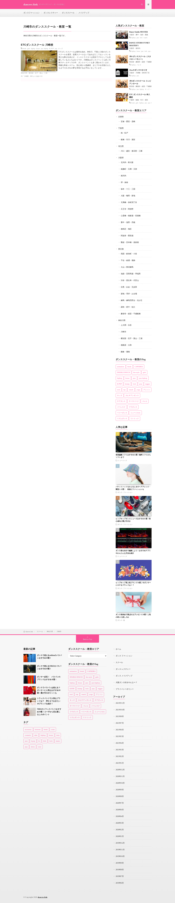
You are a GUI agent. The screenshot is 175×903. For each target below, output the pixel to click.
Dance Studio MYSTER (138, 32)
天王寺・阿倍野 (127, 209)
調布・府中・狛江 (128, 307)
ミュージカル (135, 413)
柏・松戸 (124, 133)
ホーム (118, 649)
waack (145, 37)
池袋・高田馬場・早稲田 (131, 274)
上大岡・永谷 (126, 325)
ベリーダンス (122, 413)
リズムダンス (122, 418)
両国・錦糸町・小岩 (129, 254)
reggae (147, 384)
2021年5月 (120, 736)
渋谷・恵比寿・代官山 (130, 280)
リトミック (134, 418)
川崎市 (123, 332)
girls (28, 48)
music (58, 741)
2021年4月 (120, 743)
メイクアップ (83, 13)
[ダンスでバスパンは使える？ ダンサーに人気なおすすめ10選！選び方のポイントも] (29, 690)
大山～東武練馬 (127, 267)
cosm (53, 729)
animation (120, 367)
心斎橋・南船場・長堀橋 (131, 216)
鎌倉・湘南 (125, 352)
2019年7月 (120, 876)
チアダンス (121, 401)
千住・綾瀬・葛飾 (128, 260)
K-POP (51, 48)
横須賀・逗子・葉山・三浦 (38, 73)
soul (118, 390)
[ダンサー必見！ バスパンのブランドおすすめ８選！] (29, 679)
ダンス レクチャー (123, 669)
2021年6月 (120, 730)
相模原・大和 (126, 345)
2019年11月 (120, 850)
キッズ (60, 48)
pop (56, 48)
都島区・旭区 (126, 229)
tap (124, 390)
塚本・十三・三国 (128, 189)
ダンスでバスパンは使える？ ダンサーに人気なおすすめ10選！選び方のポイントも (49, 690)
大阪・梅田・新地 (128, 196)
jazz (138, 37)
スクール (119, 662)
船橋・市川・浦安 (142, 100)
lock (141, 37)
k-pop (33, 741)
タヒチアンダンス (132, 395)
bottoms (37, 729)
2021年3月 (120, 750)
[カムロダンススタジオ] (122, 73)
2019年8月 (120, 870)
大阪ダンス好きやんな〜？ (126, 682)
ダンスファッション (31, 13)
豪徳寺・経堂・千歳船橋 (144, 62)
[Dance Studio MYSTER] (122, 35)
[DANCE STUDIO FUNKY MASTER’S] (122, 46)
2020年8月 (120, 796)
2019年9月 (120, 863)
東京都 (131, 62)
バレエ (139, 64)
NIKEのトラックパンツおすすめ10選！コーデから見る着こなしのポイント (49, 711)
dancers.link (42, 897)
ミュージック (122, 460)
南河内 (138, 48)
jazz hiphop (44, 48)
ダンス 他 (121, 620)
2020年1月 (120, 836)
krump (127, 384)
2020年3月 (120, 823)
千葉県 (131, 100)
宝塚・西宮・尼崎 (128, 121)
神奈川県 (24, 73)
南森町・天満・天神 (129, 169)
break (24, 48)
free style (136, 372)
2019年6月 (120, 883)
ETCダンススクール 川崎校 (37, 44)
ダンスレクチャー (51, 13)
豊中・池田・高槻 (142, 35)
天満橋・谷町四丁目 (143, 73)
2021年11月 (120, 703)
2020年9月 (120, 790)
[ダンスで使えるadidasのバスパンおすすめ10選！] (29, 658)
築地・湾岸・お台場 (129, 294)
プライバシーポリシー (125, 689)
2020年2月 (120, 830)
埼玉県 (121, 146)
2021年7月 (120, 723)
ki (39, 741)
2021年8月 (120, 716)
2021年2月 (120, 756)
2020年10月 (120, 783)
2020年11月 (120, 776)
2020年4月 (120, 816)
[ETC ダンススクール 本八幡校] (122, 97)
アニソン (146, 390)
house (38, 48)
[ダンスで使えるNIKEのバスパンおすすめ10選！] (29, 669)
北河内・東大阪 (127, 162)
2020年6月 (120, 810)
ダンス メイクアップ (124, 676)
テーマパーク (134, 401)
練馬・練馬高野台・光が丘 (131, 300)
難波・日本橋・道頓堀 (130, 242)
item (57, 735)
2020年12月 (120, 770)
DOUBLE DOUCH (123, 372)
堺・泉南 (124, 182)
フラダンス (133, 407)
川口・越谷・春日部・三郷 (131, 151)
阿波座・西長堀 (127, 236)
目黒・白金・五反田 (129, 287)
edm (35, 735)
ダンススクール (68, 13)
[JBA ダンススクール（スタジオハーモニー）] (122, 59)
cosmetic (28, 735)
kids (44, 741)
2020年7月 (120, 803)
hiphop (33, 48)
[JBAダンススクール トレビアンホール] (122, 84)
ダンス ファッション (125, 492)
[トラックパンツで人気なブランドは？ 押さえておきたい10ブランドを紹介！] (29, 701)
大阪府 (131, 35)
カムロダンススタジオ (138, 70)
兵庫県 (121, 117)
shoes (33, 747)
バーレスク (121, 407)
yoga (138, 390)
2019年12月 (120, 843)
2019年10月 (120, 856)
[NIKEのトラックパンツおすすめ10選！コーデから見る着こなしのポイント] (29, 712)
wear (39, 747)
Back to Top (87, 639)
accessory (28, 729)
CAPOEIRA (139, 367)
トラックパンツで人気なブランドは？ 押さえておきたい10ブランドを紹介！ (48, 701)
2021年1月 (120, 763)
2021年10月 (120, 710)
